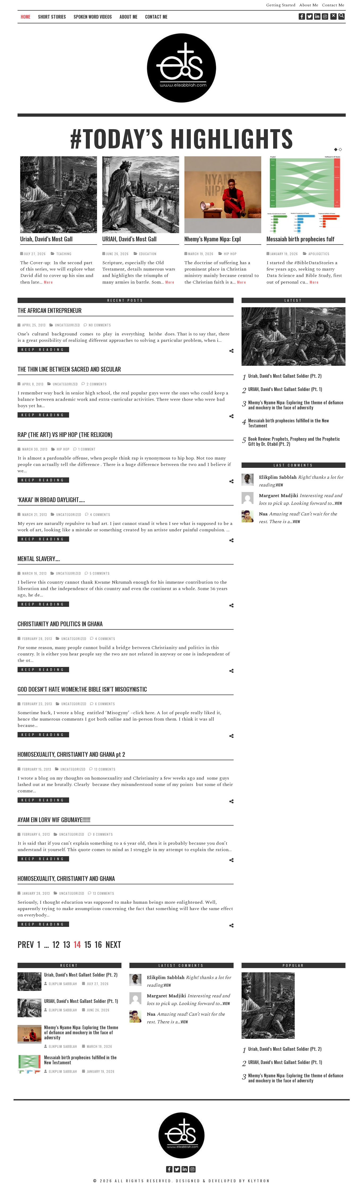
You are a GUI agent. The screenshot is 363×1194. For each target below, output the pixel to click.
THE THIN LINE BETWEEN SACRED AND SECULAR (69, 369)
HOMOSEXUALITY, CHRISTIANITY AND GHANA (66, 878)
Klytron (259, 1180)
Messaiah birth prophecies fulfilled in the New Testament (288, 423)
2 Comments (97, 384)
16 (98, 944)
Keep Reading (43, 349)
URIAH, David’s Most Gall (129, 238)
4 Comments (100, 514)
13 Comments (105, 769)
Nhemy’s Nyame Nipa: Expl (212, 238)
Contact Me (333, 5)
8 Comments (103, 834)
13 (66, 944)
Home (25, 17)
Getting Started (281, 5)
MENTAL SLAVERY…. (39, 558)
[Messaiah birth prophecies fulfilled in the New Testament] (305, 194)
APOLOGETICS (319, 253)
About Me (308, 5)
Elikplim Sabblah (63, 983)
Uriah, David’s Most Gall (46, 238)
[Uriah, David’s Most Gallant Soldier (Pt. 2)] (58, 194)
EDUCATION (148, 253)
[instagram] (325, 16)
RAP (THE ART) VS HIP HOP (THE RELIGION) (65, 434)
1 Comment (87, 449)
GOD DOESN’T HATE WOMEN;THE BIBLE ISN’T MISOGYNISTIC (82, 689)
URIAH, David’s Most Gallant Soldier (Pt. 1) (285, 389)
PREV (26, 944)
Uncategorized (67, 325)
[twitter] (309, 16)
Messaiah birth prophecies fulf (301, 238)
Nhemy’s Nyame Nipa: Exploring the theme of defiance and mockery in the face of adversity (295, 405)
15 (88, 944)
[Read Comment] (248, 481)
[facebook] (302, 16)
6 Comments (105, 703)
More (48, 282)
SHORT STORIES (52, 17)
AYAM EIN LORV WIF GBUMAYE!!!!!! (54, 819)
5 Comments (100, 573)
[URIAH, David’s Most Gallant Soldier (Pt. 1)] (140, 194)
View (279, 484)
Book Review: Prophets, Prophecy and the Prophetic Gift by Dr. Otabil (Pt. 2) (294, 441)
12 (56, 944)
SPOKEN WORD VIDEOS (93, 17)
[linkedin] (317, 16)
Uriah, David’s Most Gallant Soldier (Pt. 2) (285, 376)
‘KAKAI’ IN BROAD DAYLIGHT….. (51, 499)
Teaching (63, 253)
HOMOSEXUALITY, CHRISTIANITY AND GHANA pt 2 (71, 754)
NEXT (113, 944)
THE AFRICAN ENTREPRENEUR (50, 310)
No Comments (100, 325)
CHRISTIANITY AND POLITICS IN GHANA (60, 623)
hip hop (230, 253)
